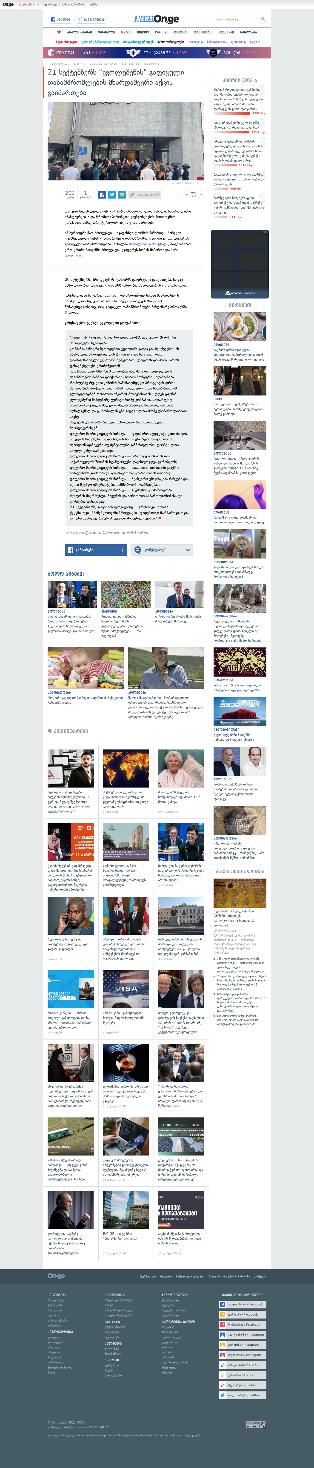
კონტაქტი (260, 1276)
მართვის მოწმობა (74, 4)
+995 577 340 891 (97, 1427)
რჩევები (167, 1372)
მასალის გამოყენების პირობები (229, 1276)
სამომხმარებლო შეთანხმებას (128, 1435)
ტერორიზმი (55, 1305)
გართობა (168, 1347)
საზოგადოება (217, 42)
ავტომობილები (172, 1337)
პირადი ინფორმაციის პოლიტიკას (177, 1435)
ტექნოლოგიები (115, 1327)
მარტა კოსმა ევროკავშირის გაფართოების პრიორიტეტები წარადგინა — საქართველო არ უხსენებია (181, 855)
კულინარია (169, 1342)
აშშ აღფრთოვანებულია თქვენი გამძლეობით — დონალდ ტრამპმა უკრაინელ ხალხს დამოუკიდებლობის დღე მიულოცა (240, 965)
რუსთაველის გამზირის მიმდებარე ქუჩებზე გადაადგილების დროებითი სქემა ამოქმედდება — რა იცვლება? (128, 609)
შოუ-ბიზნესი (113, 1353)
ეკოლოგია (55, 1337)
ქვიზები (181, 32)
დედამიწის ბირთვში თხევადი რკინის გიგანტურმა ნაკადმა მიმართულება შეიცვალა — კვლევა (126, 1076)
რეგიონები (55, 1357)
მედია (51, 1372)
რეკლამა (248, 32)
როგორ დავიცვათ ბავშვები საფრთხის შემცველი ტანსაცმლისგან (88, 676)
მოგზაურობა (170, 1332)
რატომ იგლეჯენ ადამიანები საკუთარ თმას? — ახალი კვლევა (240, 502)
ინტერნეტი (112, 1332)
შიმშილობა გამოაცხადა (148, 244)
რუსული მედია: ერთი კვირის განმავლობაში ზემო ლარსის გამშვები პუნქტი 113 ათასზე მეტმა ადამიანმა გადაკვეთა (240, 448)
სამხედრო (54, 1325)
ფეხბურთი (112, 1365)
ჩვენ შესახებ (148, 1276)
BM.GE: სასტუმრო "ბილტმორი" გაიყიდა (126, 1223)
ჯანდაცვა (54, 1347)
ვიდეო (143, 32)
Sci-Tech (112, 1322)
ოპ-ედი (161, 32)
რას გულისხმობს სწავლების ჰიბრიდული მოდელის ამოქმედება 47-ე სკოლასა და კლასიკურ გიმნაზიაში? (181, 929)
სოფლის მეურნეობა (118, 1315)
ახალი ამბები (27, 4)
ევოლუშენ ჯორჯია (134, 533)
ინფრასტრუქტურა (60, 1367)
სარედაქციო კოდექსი (190, 1276)
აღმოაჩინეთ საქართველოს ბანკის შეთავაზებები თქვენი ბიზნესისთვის (181, 1223)
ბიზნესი (109, 1305)
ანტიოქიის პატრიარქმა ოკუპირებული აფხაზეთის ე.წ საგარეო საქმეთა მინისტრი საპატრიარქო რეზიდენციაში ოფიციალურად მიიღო (70, 1076)
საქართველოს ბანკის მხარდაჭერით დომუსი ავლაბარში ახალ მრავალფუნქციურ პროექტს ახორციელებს (126, 855)
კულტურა (113, 1344)
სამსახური (168, 1357)
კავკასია (53, 1315)
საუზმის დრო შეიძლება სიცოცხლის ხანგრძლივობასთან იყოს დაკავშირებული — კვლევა (240, 337)
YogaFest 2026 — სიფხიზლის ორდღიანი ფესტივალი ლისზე (240, 669)
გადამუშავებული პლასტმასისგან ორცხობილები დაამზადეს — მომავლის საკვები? (240, 554)
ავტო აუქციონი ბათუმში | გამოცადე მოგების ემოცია (240, 719)
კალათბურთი (114, 1375)
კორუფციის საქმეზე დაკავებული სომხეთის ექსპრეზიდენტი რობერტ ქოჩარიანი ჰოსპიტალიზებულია (70, 1223)
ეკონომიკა (238, 42)
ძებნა (93, 4)
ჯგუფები (63, 19)
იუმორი (167, 1352)
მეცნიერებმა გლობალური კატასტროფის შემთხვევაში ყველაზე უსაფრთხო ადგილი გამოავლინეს (126, 781)
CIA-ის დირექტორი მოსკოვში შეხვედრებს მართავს (182, 602)
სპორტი (112, 1360)
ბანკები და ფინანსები (119, 1300)
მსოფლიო (55, 1310)
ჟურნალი (106, 32)
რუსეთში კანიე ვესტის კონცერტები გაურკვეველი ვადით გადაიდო (70, 929)
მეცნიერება (112, 1337)
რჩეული (226, 32)
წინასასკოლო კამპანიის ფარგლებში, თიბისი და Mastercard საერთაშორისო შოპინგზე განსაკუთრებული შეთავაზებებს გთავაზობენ (241, 1002)
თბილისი (54, 1352)
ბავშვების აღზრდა (174, 1310)
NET (126, 32)
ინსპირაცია (169, 1367)
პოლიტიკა (195, 42)
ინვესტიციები (94, 19)
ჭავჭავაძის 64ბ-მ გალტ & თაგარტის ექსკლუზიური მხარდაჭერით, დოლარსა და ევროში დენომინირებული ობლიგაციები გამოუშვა (181, 1149)
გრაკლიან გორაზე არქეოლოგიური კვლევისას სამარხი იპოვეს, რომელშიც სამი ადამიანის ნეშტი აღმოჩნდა (240, 833)
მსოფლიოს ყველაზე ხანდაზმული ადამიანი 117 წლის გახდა (181, 781)
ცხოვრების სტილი (178, 1322)
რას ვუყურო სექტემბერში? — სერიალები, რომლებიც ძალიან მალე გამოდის (240, 391)
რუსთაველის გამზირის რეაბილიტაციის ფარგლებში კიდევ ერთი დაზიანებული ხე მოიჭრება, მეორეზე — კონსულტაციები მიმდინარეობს (240, 613)
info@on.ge (72, 1427)
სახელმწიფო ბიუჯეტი (119, 1310)
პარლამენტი (56, 1300)
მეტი (253, 42)
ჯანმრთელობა (175, 1295)
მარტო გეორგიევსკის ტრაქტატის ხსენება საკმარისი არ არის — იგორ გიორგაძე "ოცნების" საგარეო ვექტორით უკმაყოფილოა (181, 1002)
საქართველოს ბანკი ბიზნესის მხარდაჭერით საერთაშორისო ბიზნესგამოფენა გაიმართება (237, 1020)
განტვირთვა (49, 4)
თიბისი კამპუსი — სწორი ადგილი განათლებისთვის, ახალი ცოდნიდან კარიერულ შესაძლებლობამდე (70, 1002)
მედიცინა (168, 1305)
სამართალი (152, 64)
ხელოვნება (112, 1348)
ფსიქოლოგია (171, 1300)
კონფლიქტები (57, 1320)
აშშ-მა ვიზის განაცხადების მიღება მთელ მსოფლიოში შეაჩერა (126, 1002)
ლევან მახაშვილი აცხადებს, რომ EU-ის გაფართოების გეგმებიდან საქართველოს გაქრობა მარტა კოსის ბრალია (74, 607)
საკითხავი (203, 32)
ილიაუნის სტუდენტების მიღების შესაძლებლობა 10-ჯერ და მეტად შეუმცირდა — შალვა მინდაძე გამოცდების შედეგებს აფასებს (70, 781)
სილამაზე (168, 1327)
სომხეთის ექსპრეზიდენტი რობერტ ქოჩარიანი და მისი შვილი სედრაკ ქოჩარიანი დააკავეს (240, 774)
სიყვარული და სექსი (175, 1362)
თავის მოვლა (171, 1315)
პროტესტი (111, 533)
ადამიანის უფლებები (103, 64)
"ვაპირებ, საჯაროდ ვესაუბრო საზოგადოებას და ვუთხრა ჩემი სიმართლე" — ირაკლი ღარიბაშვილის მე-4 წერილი (181, 1076)
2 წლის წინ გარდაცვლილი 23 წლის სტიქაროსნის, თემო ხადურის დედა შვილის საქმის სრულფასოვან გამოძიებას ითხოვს (241, 983)
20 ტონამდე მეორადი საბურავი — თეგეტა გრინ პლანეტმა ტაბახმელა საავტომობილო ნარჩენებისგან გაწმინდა (70, 1149)
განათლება (55, 1342)
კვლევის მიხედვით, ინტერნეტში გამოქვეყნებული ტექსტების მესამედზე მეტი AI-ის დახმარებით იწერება (126, 1149)
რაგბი (109, 1370)
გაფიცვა (94, 533)
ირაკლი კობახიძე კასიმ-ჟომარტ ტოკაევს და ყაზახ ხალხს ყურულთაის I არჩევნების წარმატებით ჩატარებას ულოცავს (126, 929)
